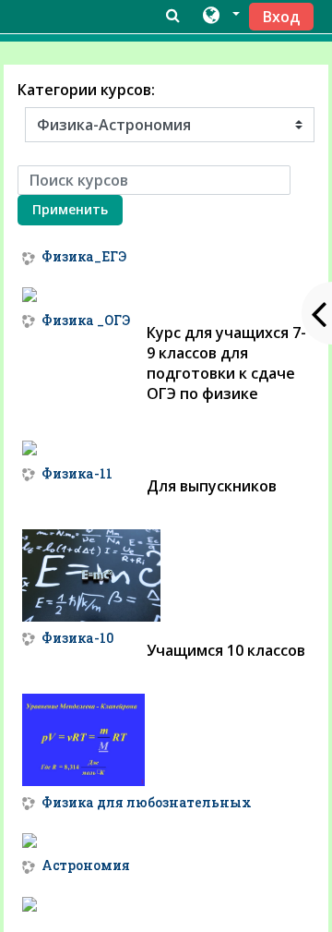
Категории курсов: (86, 89)
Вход (281, 16)
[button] (220, 15)
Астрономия (86, 866)
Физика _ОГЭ (86, 321)
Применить (70, 209)
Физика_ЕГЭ (84, 257)
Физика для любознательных (147, 803)
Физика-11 (77, 474)
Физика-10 (77, 639)
